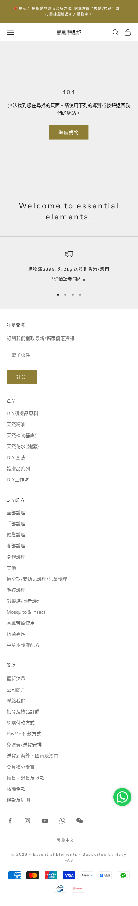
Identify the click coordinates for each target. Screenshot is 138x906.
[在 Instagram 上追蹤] (27, 820)
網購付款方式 (21, 723)
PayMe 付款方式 (24, 734)
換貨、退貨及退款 (25, 778)
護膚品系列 (18, 469)
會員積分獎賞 (21, 767)
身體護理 (16, 557)
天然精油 (16, 424)
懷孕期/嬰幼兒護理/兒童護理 (37, 579)
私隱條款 (16, 789)
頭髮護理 (16, 535)
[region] (69, 266)
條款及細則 (18, 800)
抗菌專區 (16, 634)
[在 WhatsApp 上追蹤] (62, 820)
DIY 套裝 (16, 458)
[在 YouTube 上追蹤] (45, 820)
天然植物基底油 (23, 435)
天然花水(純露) (23, 446)
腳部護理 (16, 546)
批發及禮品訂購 (23, 712)
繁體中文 (65, 840)
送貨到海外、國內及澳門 (32, 756)
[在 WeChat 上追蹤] (79, 820)
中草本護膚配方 (23, 645)
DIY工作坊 (18, 480)
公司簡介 (16, 690)
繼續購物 (69, 132)
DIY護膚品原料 (22, 413)
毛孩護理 (16, 590)
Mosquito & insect (26, 612)
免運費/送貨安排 (24, 745)
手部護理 (16, 524)
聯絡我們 (16, 701)
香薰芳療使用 (21, 623)
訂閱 (21, 376)
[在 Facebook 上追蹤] (10, 820)
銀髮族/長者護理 (24, 601)
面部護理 (16, 513)
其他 (11, 568)
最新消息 (16, 678)
